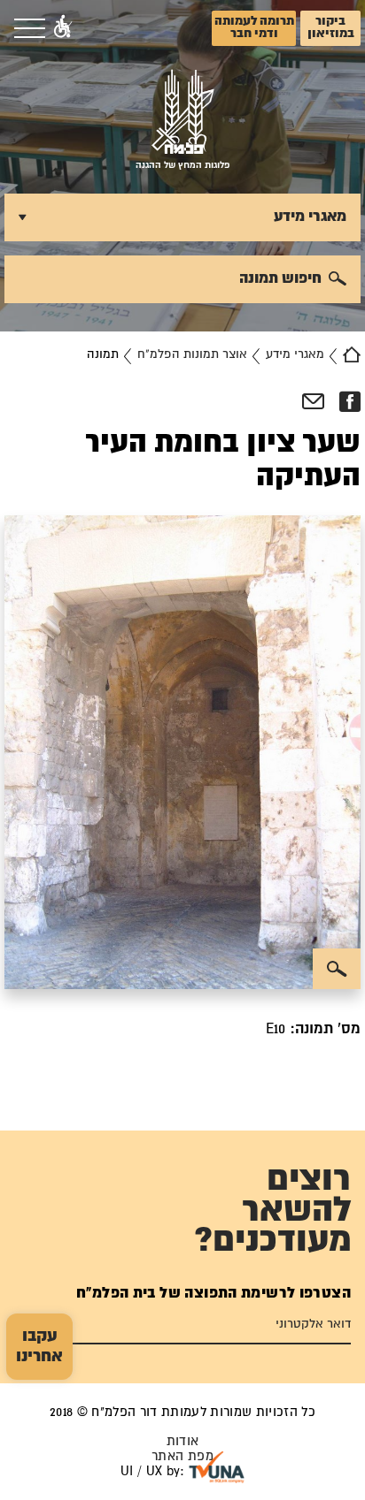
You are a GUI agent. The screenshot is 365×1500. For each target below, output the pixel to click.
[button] (63, 28)
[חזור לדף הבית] (352, 354)
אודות (183, 1441)
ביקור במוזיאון (330, 27)
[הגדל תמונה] (337, 968)
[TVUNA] (217, 1467)
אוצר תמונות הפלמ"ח (192, 354)
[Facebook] (349, 402)
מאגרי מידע (295, 354)
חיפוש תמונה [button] (280, 278)
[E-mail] (313, 402)
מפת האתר (182, 1456)
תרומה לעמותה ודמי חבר (254, 27)
